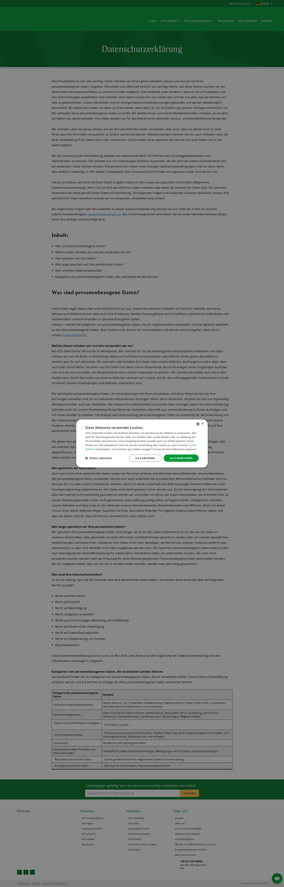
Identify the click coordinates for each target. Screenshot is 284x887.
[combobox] (198, 424)
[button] (98, 458)
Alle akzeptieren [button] (181, 458)
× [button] (202, 424)
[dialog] (142, 443)
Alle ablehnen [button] (145, 458)
